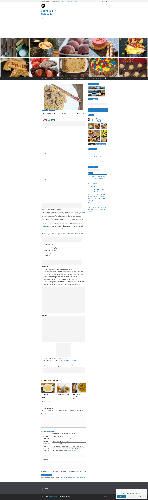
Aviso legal (43, 485)
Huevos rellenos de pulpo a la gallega (95, 156)
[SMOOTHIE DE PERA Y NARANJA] (63, 384)
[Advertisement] (74, 30)
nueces (102, 202)
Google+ (53, 366)
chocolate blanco (93, 181)
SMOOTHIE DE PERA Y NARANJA (63, 395)
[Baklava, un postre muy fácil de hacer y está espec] (91, 139)
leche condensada (94, 200)
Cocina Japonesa (45, 110)
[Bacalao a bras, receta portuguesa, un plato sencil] (104, 133)
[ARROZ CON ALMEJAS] (79, 384)
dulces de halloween (102, 192)
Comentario (44, 413)
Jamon (97, 198)
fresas (99, 196)
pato (93, 205)
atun (99, 176)
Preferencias (141, 496)
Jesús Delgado (53, 115)
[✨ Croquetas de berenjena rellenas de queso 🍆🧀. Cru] (97, 126)
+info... (62, 436)
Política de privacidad (45, 490)
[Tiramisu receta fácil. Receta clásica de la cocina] (97, 139)
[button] (48, 78)
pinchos (96, 205)
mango (104, 200)
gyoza (102, 196)
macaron (100, 200)
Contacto (88, 78)
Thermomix (60, 78)
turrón (91, 211)
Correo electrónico (45, 459)
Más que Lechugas (50, 225)
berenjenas (90, 178)
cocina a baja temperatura (93, 183)
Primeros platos (51, 110)
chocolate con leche (100, 181)
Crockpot (68, 78)
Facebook (49, 366)
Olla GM (75, 78)
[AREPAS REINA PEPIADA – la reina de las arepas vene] (91, 126)
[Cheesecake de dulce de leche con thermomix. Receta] (97, 133)
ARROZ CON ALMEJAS (76, 395)
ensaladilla (90, 196)
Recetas (46, 78)
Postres (53, 78)
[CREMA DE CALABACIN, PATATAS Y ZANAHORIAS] (48, 384)
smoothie (102, 207)
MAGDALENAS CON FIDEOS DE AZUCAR (51, 377)
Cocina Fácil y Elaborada (72, 365)
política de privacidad (50, 431)
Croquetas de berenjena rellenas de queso (63, 1)
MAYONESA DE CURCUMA (79, 377)
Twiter (57, 366)
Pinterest (63, 366)
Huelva (91, 198)
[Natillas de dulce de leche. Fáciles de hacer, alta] (91, 133)
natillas (97, 203)
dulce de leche (93, 192)
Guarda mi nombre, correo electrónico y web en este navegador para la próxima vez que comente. (64, 471)
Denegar (131, 496)
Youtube (59, 366)
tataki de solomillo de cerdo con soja (68, 360)
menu (91, 203)
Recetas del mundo (96, 78)
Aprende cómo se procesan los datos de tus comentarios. (72, 477)
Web (42, 465)
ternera (101, 209)
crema (103, 189)
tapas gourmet (95, 209)
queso (96, 207)
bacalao (103, 176)
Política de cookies (44, 488)
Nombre (43, 453)
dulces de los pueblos (97, 194)
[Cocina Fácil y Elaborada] (74, 39)
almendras (95, 176)
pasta (90, 205)
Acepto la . (48, 431)
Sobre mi (82, 78)
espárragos (95, 196)
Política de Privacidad (101, 106)
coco (100, 189)
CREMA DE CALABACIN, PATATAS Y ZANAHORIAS (45, 397)
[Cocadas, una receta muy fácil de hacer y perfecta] (104, 139)
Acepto (121, 496)
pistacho (101, 205)
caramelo (101, 178)
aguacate (90, 176)
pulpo (91, 207)
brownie (95, 178)
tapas (89, 209)
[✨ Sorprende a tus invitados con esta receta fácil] (104, 126)
